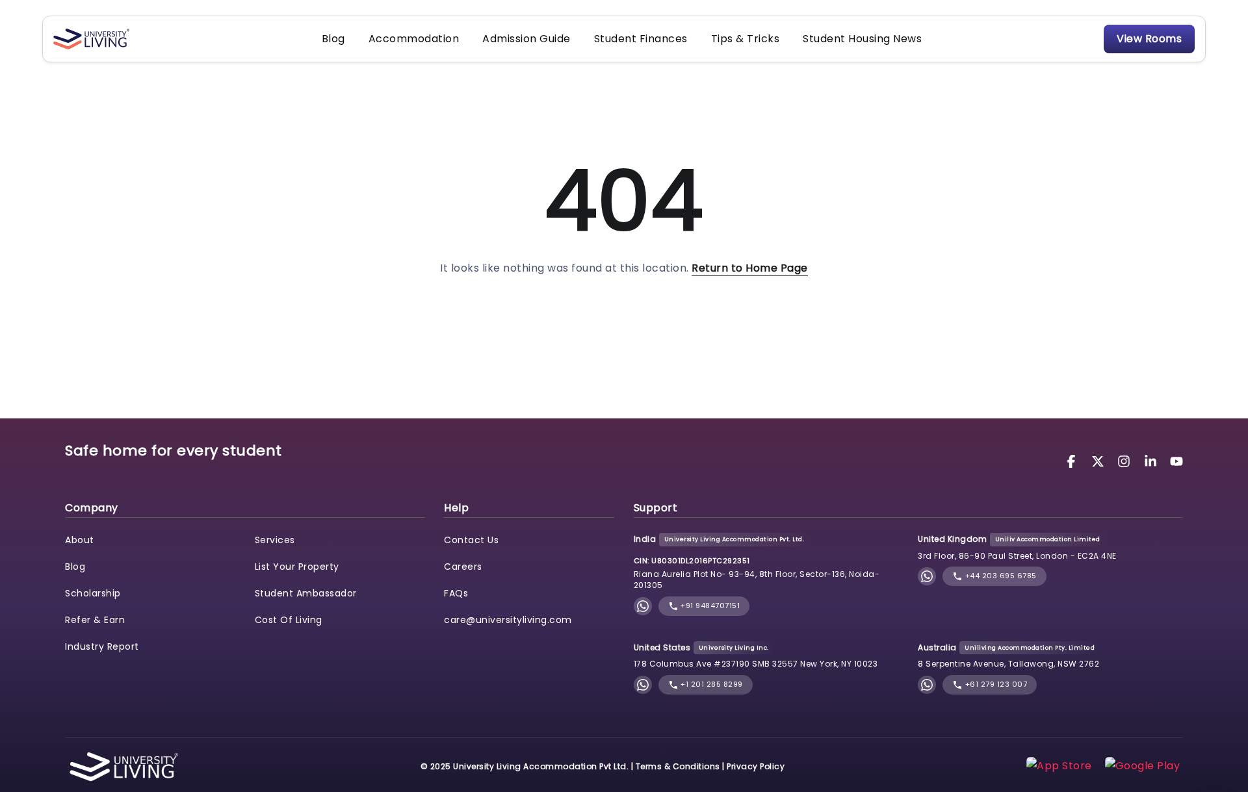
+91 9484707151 (709, 605)
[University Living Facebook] (1073, 460)
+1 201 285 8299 (711, 684)
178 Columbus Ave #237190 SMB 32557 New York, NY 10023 (756, 663)
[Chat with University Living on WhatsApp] (643, 605)
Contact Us (471, 539)
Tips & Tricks (745, 38)
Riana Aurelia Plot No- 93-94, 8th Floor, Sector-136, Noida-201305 (757, 579)
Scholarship (93, 593)
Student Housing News (862, 38)
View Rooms (1149, 38)
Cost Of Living (288, 619)
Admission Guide (526, 38)
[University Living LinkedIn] (1152, 460)
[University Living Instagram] (1125, 460)
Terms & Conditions (678, 766)
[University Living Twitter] (1099, 460)
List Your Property (297, 566)
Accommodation (414, 38)
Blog (333, 38)
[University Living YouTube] (1176, 460)
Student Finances (641, 38)
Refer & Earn (95, 619)
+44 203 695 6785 (1000, 575)
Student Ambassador (306, 593)
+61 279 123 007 (995, 684)
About (79, 539)
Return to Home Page (750, 268)
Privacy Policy (756, 766)
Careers (463, 566)
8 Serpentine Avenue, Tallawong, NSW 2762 (1008, 663)
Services (275, 539)
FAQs (456, 593)
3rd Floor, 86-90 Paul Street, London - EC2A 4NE (1017, 555)
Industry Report (102, 646)
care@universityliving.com (508, 619)
